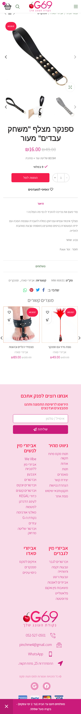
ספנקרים (42, 13)
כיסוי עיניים (29, 572)
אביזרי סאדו (57, 13)
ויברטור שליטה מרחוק (27, 530)
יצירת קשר (61, 479)
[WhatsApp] (25, 290)
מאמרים (62, 474)
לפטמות (31, 506)
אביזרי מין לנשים (26, 448)
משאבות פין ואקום (56, 587)
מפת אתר (61, 496)
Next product (5, 13)
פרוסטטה (62, 598)
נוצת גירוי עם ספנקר (59, 347)
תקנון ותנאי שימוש (56, 490)
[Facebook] (43, 290)
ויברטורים (30, 479)
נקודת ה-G (29, 517)
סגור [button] (6, 706)
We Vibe (30, 458)
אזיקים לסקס (27, 561)
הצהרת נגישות (58, 485)
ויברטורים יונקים (26, 485)
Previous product (14, 13)
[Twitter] (38, 290)
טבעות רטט (60, 576)
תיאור (40, 204)
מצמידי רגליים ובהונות (21, 347)
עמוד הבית (72, 13)
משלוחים (40, 266)
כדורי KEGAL (27, 495)
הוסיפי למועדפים (38, 189)
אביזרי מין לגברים (58, 550)
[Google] (34, 686)
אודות (64, 463)
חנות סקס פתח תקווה (58, 455)
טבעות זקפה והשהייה (60, 569)
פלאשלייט (61, 593)
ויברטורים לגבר (58, 561)
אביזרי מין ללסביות (30, 466)
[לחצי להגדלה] (70, 87)
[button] (47, 320)
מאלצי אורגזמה (26, 512)
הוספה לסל (30, 178)
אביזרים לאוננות (58, 582)
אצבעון (31, 474)
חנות (65, 469)
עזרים (32, 523)
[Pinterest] (31, 290)
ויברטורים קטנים (26, 490)
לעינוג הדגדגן (27, 501)
